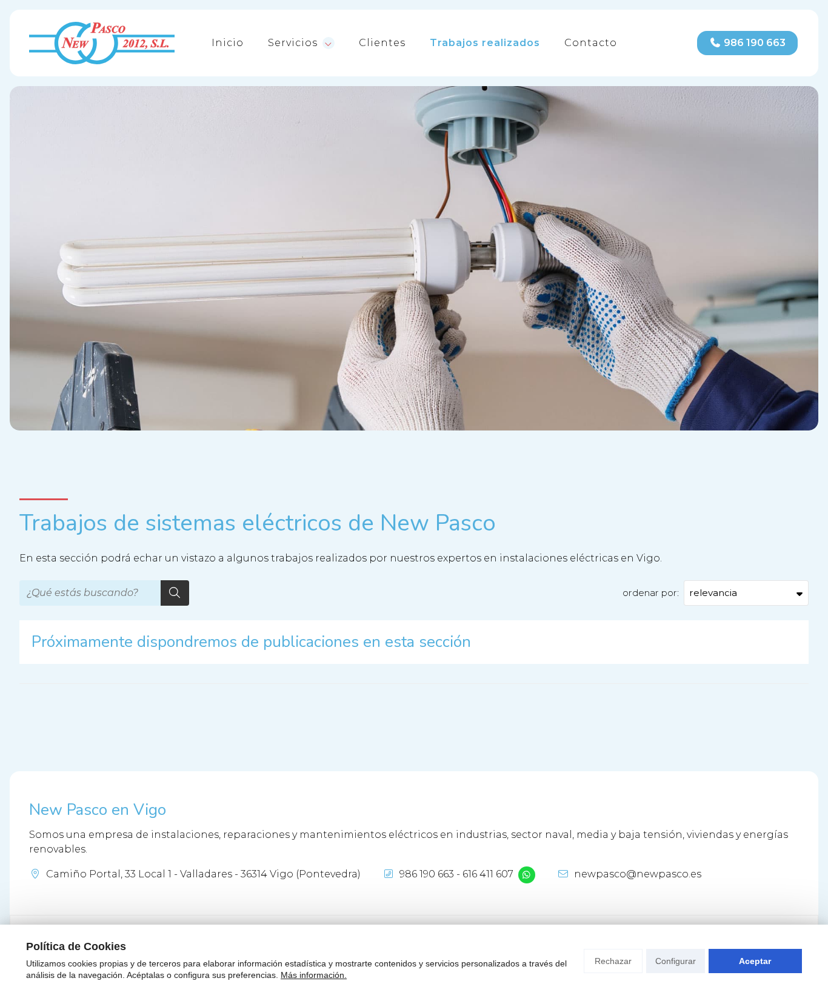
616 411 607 (487, 874)
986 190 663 (426, 874)
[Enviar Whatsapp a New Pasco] (526, 874)
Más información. (314, 975)
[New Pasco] (102, 43)
